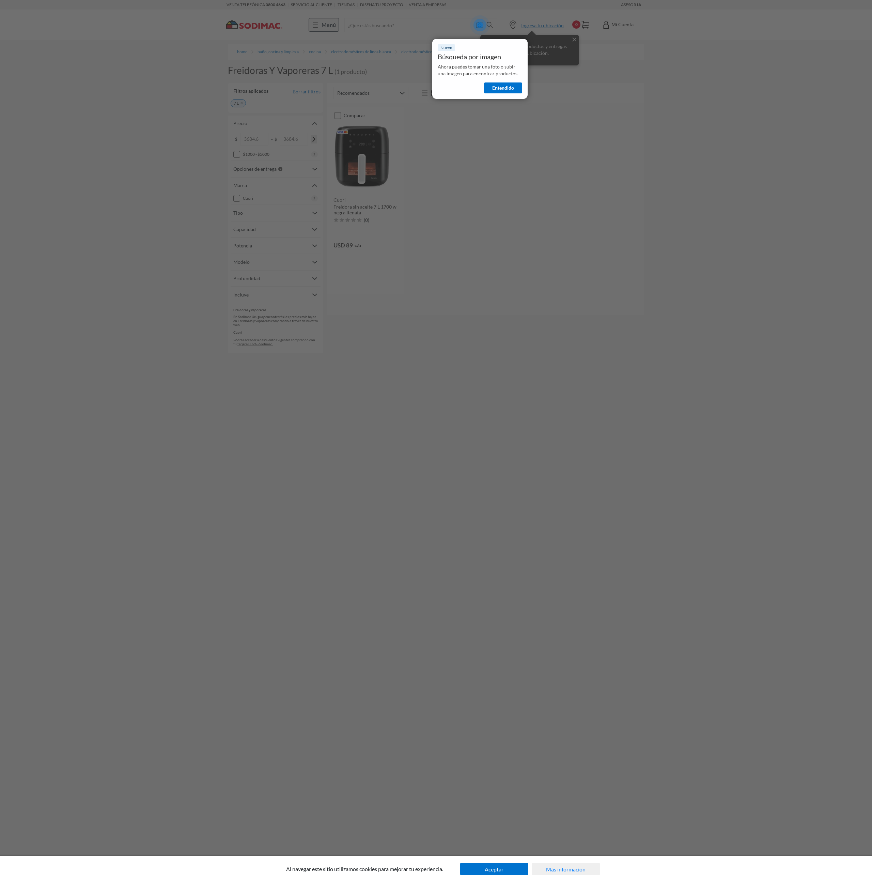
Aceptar (494, 869)
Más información (566, 869)
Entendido (503, 88)
